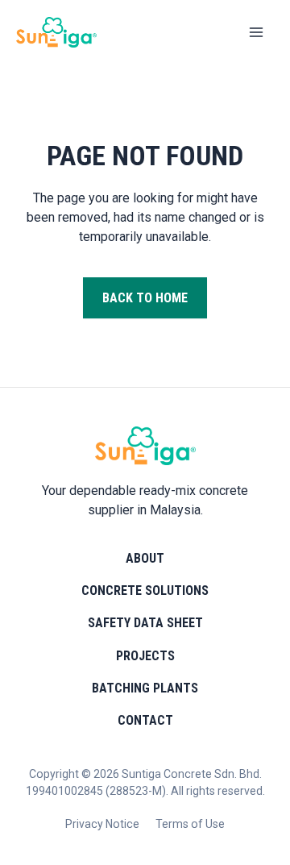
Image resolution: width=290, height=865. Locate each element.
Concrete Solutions (145, 590)
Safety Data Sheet (145, 622)
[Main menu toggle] (256, 32)
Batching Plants (145, 688)
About (145, 558)
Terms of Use (190, 823)
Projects (145, 655)
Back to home (145, 298)
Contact (145, 720)
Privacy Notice (102, 823)
